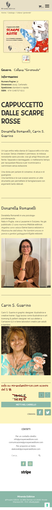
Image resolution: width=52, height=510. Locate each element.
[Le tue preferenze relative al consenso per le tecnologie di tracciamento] (47, 505)
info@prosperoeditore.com (26, 439)
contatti (26, 429)
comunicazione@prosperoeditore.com (26, 442)
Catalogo (11, 13)
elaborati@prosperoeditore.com (26, 449)
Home (3, 13)
